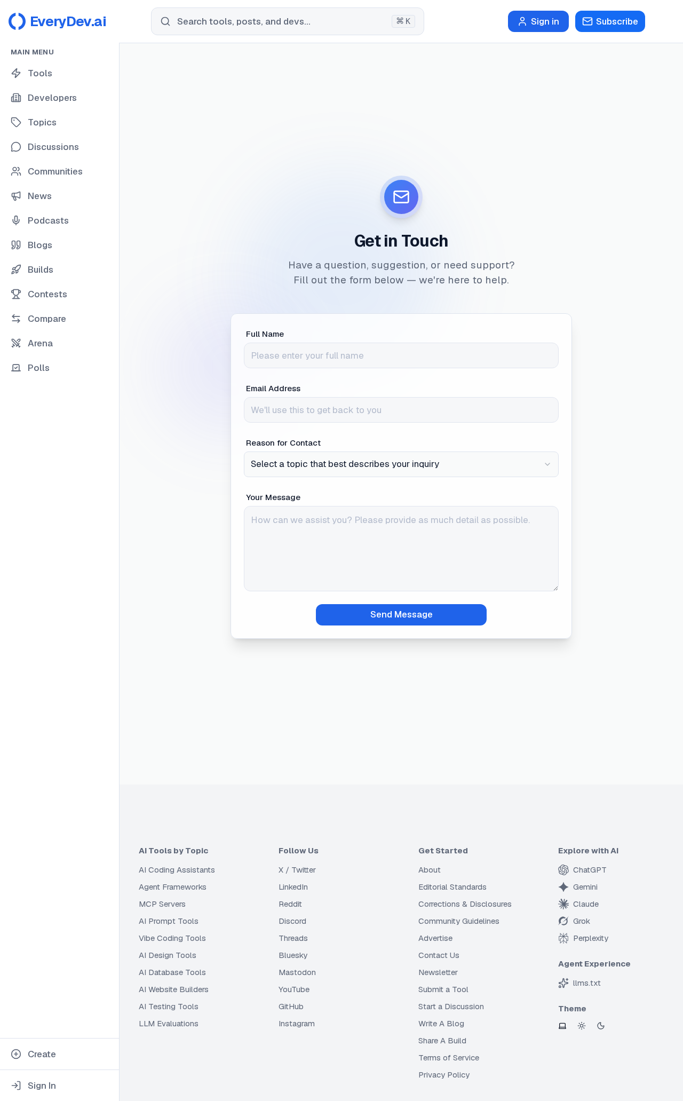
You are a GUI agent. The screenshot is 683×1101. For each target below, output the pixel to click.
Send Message (401, 614)
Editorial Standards (452, 887)
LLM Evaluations (168, 1023)
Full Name (265, 334)
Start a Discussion (451, 1006)
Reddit (290, 904)
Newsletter (438, 972)
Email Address (273, 388)
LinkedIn (293, 887)
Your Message (273, 497)
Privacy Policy (444, 1075)
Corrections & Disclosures (465, 904)
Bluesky (293, 955)
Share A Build (442, 1040)
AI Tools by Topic (173, 850)
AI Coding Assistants (177, 870)
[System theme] (562, 1025)
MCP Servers (162, 904)
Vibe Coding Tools (172, 938)
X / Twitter (297, 870)
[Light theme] (581, 1025)
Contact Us (438, 955)
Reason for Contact (283, 443)
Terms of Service (448, 1057)
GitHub (291, 1006)
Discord (292, 921)
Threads (293, 938)
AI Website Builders (174, 989)
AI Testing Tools (168, 1006)
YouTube (294, 989)
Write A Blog (441, 1023)
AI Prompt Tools (168, 921)
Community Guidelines (458, 921)
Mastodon (297, 972)
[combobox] (401, 464)
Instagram (297, 1023)
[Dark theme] (601, 1025)
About (429, 870)
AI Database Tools (172, 972)
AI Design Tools (167, 955)
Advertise (435, 938)
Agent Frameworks (173, 887)
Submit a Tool (443, 989)
